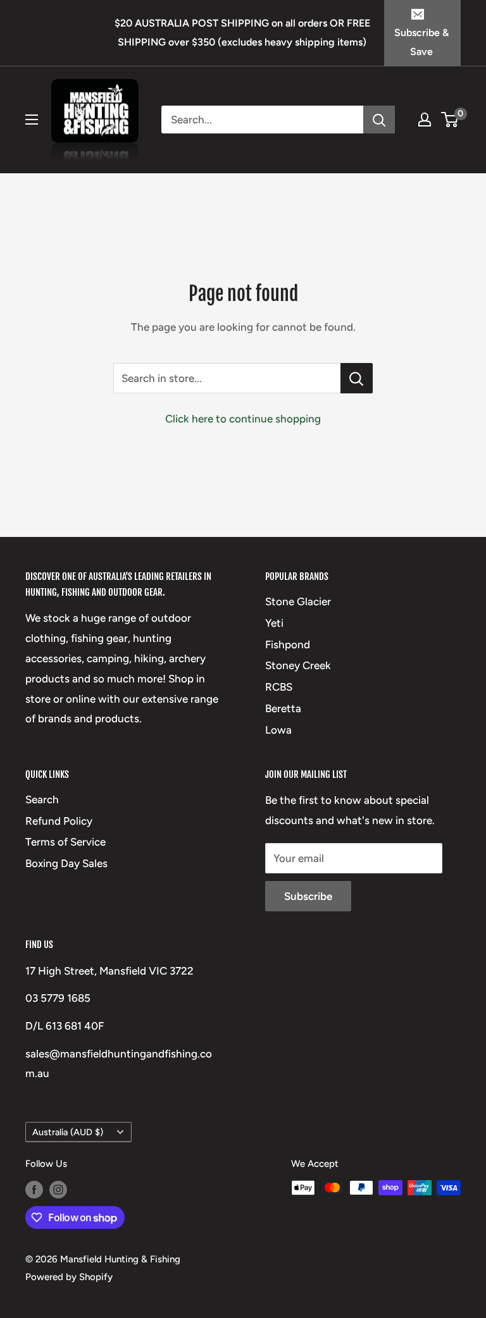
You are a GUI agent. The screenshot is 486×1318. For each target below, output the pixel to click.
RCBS (278, 687)
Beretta (283, 708)
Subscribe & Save (421, 42)
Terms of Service (65, 841)
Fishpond (287, 644)
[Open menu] (31, 119)
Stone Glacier (298, 601)
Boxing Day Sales (66, 863)
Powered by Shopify (69, 1277)
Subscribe (308, 896)
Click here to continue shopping (243, 418)
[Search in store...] (356, 378)
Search (42, 799)
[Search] (379, 119)
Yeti (274, 623)
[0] (450, 119)
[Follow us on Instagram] (58, 1189)
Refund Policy (58, 821)
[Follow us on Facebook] (34, 1189)
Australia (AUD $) (67, 1132)
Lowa (278, 730)
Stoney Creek (298, 665)
